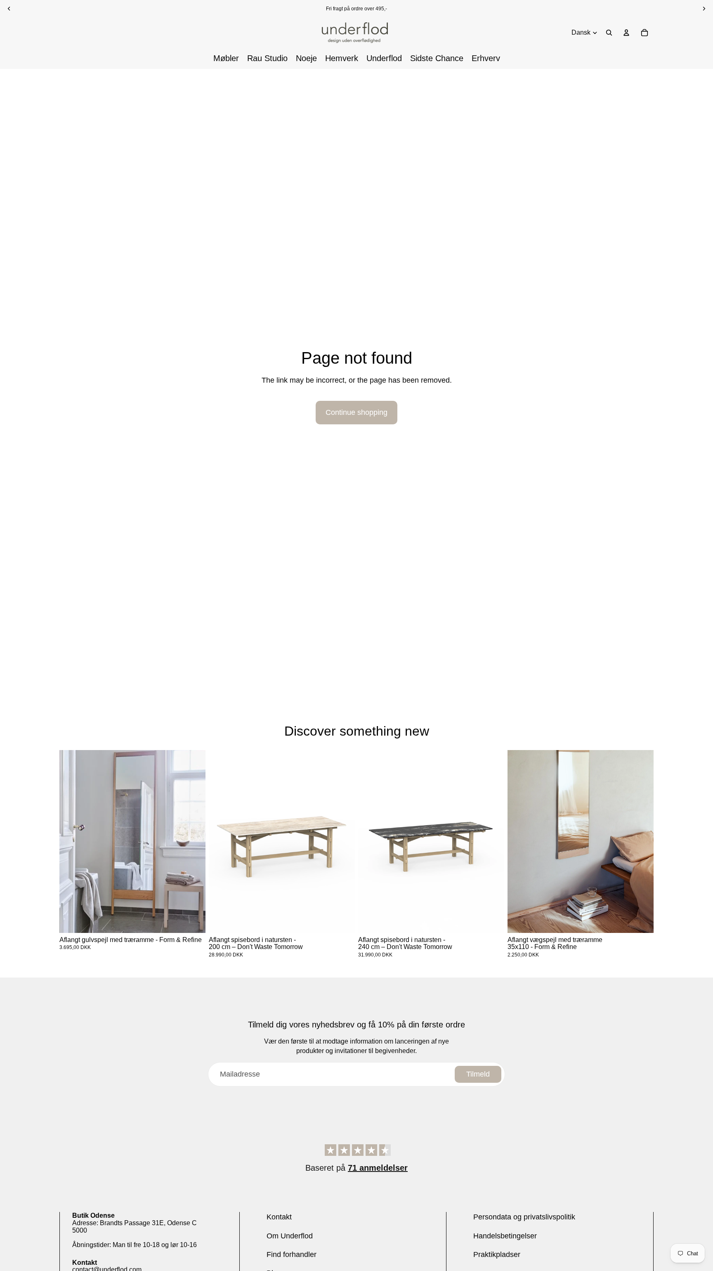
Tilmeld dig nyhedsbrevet (356, 669)
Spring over (356, 713)
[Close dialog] (495, 542)
